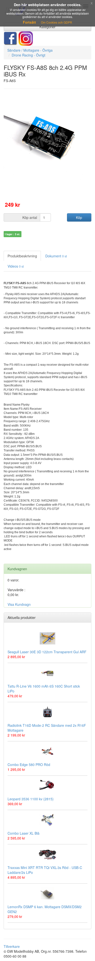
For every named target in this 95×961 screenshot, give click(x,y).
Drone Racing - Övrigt (28, 55)
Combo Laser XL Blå (23, 833)
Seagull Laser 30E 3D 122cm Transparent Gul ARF (47, 651)
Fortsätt (29, 22)
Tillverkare (12, 946)
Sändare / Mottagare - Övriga (30, 50)
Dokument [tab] (56, 255)
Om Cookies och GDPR (56, 22)
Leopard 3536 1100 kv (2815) (31, 798)
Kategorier (47, 26)
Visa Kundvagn (19, 604)
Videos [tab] (16, 266)
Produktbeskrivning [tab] (22, 255)
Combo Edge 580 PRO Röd (29, 764)
